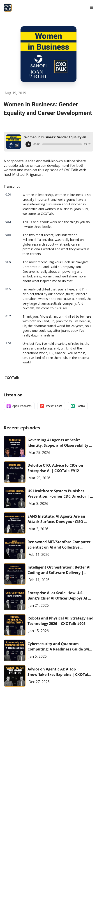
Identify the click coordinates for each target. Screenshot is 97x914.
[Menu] (91, 7)
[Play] (28, 144)
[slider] (62, 144)
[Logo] (8, 8)
